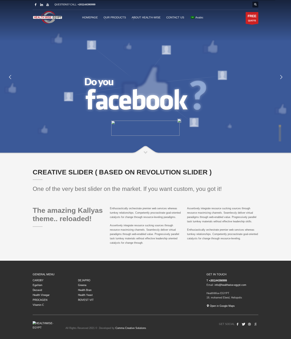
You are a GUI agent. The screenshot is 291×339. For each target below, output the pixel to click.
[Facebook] (36, 5)
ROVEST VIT (86, 299)
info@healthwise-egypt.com (230, 284)
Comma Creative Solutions (130, 328)
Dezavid (37, 290)
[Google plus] (255, 324)
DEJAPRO (84, 280)
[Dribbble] (249, 324)
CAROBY (38, 280)
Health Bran (84, 290)
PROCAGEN (40, 299)
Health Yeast (85, 295)
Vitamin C (38, 304)
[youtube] (47, 5)
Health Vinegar (41, 295)
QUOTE (252, 18)
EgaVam (37, 285)
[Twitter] (243, 324)
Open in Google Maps (222, 305)
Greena (82, 285)
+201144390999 (86, 4)
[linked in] (42, 5)
